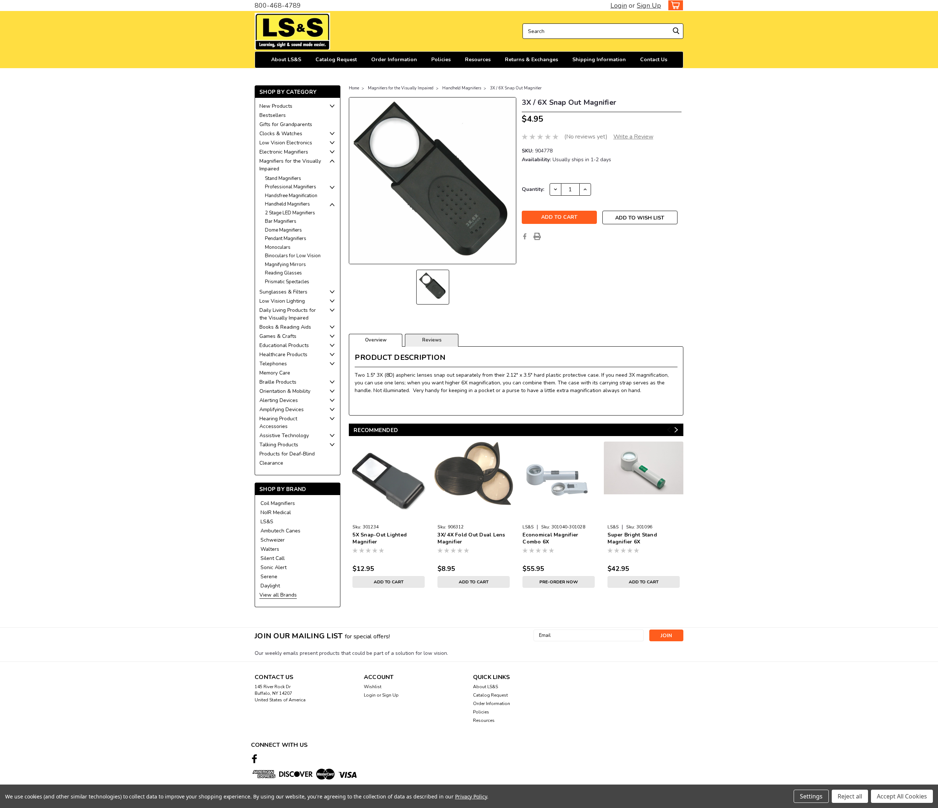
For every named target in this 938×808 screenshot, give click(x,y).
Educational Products (284, 345)
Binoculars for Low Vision (293, 255)
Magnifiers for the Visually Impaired (290, 165)
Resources (478, 59)
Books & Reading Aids (285, 327)
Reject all (850, 796)
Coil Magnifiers (278, 503)
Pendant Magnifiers (285, 238)
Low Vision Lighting (282, 301)
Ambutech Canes (280, 530)
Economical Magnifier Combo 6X (550, 538)
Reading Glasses (283, 273)
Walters (270, 549)
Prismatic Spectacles (287, 281)
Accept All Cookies (902, 796)
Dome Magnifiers (283, 230)
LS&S (267, 521)
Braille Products (277, 382)
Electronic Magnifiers (283, 151)
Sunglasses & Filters (283, 291)
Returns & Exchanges (531, 59)
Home (354, 88)
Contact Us (653, 59)
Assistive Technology (284, 435)
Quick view (388, 515)
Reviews (432, 340)
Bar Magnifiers (280, 221)
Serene (269, 576)
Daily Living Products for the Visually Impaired (287, 314)
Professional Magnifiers (290, 187)
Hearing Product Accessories (278, 422)
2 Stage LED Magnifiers (290, 213)
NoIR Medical (276, 512)
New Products (275, 106)
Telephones (273, 363)
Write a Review (633, 137)
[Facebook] (524, 236)
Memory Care (274, 372)
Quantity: (533, 189)
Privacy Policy (471, 796)
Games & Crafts (277, 336)
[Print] (537, 236)
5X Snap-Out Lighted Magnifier (379, 538)
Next (676, 429)
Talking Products (278, 444)
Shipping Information (599, 59)
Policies (441, 59)
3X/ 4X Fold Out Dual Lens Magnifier (471, 538)
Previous (669, 429)
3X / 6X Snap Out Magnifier (516, 88)
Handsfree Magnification (291, 195)
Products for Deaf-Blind (287, 453)
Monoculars (278, 247)
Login (618, 5)
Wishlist (372, 687)
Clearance (271, 463)
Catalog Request (336, 59)
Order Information (394, 59)
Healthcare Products (283, 354)
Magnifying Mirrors (285, 264)
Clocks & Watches (280, 133)
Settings (811, 796)
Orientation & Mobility (284, 391)
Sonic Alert (274, 567)
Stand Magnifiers (283, 178)
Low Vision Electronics (285, 142)
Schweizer (273, 539)
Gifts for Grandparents (285, 124)
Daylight (270, 585)
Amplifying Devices (281, 409)
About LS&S (286, 59)
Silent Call (273, 558)
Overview (376, 340)
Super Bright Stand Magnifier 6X (632, 538)
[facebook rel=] (254, 758)
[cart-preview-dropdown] (674, 5)
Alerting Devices (278, 400)
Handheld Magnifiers (287, 204)
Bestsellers (272, 115)
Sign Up (649, 5)
